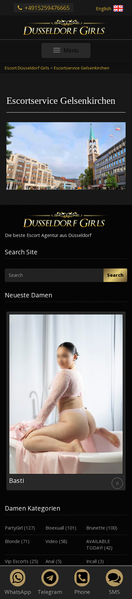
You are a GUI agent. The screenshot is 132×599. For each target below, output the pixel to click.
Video (51, 541)
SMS (114, 591)
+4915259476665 (46, 8)
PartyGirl (14, 528)
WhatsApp (17, 591)
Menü (76, 52)
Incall (91, 561)
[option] (66, 401)
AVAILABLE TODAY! (98, 544)
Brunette (95, 528)
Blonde (12, 541)
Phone (82, 591)
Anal (49, 561)
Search (115, 275)
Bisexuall (54, 528)
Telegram (49, 591)
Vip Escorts (17, 561)
